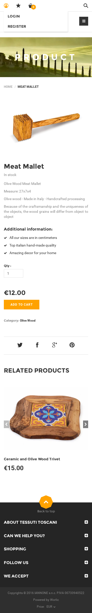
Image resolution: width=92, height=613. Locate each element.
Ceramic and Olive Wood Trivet (32, 459)
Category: (11, 320)
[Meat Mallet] (46, 127)
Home (8, 87)
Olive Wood (28, 320)
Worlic (54, 600)
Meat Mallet (24, 166)
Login (14, 16)
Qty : (7, 266)
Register (17, 26)
